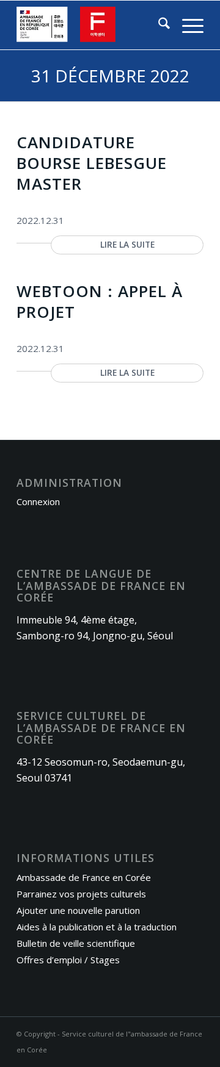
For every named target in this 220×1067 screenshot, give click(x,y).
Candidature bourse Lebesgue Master (91, 163)
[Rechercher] (158, 25)
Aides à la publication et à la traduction (96, 927)
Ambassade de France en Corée (83, 877)
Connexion (38, 501)
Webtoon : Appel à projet (99, 301)
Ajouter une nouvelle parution (78, 910)
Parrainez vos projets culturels (81, 894)
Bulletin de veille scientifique (75, 943)
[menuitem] (158, 25)
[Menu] (187, 25)
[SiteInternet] (91, 25)
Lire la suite (127, 244)
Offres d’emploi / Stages (68, 960)
